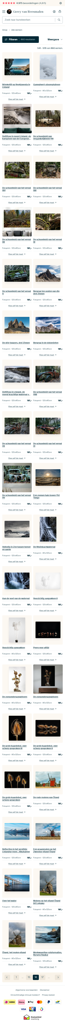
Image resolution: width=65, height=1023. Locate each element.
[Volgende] (57, 977)
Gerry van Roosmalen (28, 11)
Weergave (53, 39)
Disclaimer (45, 990)
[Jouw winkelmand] (60, 11)
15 (29, 977)
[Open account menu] (54, 11)
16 (36, 977)
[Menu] (4, 11)
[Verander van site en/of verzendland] (60, 3)
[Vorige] (7, 977)
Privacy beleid (48, 995)
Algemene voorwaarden (27, 990)
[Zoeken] (59, 20)
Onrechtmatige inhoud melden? (25, 995)
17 (42, 977)
